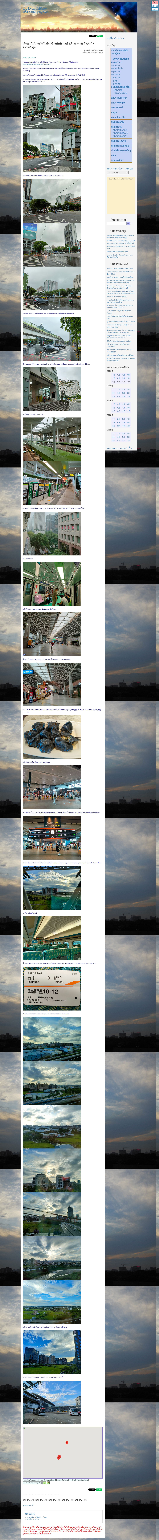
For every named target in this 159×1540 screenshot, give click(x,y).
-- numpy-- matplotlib (117, 67)
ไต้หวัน (38, 1517)
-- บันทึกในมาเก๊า (119, 135)
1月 (113, 374)
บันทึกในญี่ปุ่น (117, 121)
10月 (119, 396)
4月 (128, 374)
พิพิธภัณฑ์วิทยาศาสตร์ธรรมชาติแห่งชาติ (37, 1480)
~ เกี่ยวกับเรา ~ (115, 38)
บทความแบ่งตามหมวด (120, 168)
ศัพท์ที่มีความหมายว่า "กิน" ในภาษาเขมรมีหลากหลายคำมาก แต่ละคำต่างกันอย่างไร (121, 242)
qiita (113, 155)
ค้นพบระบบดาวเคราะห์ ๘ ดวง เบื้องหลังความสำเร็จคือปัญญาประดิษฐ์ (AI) (120, 331)
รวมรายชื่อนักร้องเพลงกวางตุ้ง (117, 297)
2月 (118, 374)
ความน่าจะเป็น (118, 117)
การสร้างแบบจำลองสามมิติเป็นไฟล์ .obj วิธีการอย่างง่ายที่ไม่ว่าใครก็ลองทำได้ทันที (120, 292)
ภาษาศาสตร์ (117, 107)
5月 (113, 378)
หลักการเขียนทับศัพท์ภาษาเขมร (117, 252)
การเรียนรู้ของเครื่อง (120, 86)
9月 (113, 396)
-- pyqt (114, 80)
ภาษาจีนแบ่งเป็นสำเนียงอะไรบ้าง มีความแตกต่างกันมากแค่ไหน (120, 301)
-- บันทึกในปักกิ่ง (119, 129)
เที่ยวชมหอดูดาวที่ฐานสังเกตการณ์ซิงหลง (120, 355)
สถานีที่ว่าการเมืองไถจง (60, 1480)
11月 (123, 396)
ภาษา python (121, 58)
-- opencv (115, 77)
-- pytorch (115, 83)
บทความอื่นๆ (117, 160)
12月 (128, 396)
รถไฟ (37, 1519)
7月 (123, 378)
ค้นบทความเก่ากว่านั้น (119, 448)
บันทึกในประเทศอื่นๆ (121, 150)
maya (114, 112)
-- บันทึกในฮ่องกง (119, 132)
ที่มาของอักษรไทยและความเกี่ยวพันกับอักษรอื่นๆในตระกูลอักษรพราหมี (119, 287)
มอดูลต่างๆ (116, 62)
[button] (58, 1458)
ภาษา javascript (119, 97)
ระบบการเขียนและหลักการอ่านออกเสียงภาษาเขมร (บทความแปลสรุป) (120, 236)
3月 (123, 374)
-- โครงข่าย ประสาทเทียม (119, 91)
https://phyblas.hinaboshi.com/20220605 (36, 64)
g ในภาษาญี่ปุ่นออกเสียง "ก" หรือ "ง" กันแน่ (121, 321)
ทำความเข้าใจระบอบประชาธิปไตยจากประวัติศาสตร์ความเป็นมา (120, 306)
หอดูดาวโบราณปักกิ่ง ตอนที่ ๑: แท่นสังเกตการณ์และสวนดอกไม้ (119, 336)
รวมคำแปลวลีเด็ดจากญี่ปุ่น (119, 52)
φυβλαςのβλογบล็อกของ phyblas (36, 10)
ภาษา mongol (118, 102)
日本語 (155, 5)
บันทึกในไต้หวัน (118, 140)
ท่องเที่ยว (29, 1519)
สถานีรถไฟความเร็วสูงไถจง (79, 1480)
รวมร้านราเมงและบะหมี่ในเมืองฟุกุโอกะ (120, 277)
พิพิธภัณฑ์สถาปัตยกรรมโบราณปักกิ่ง (119, 341)
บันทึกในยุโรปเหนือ (120, 145)
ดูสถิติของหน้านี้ (28, 1505)
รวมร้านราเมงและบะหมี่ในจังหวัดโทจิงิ (120, 268)
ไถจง (45, 1517)
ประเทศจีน (30, 1517)
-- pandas (115, 71)
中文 (155, 9)
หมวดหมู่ (30, 1513)
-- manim (115, 74)
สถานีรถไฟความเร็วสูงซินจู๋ (33, 1483)
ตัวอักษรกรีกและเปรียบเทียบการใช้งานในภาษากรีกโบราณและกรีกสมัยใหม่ (120, 281)
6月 (118, 378)
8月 (128, 378)
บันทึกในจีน (116, 126)
